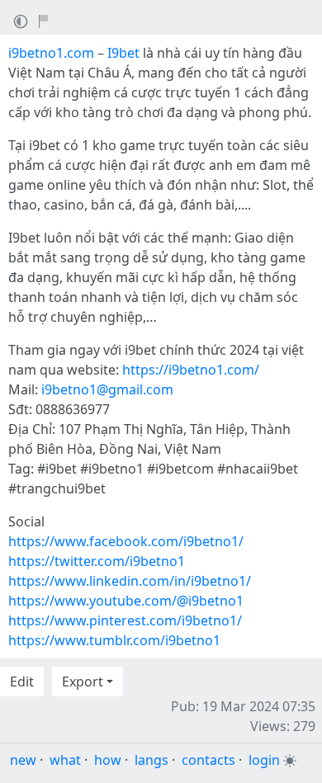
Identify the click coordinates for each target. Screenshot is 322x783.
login (264, 760)
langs (151, 760)
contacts (208, 760)
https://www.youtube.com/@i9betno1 (126, 601)
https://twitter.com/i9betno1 (96, 561)
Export (82, 681)
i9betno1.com (51, 53)
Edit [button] (22, 681)
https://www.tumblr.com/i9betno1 (114, 640)
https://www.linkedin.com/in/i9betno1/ (129, 581)
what (65, 760)
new (23, 760)
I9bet (123, 53)
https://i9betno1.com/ (190, 370)
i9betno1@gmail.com (107, 389)
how (107, 760)
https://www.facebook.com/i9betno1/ (126, 541)
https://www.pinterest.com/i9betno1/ (125, 620)
